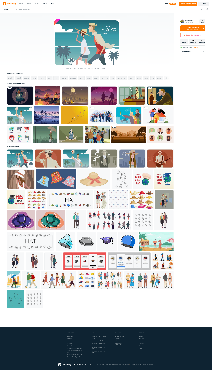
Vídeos (36, 4)
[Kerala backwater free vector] (46, 115)
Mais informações (186, 51)
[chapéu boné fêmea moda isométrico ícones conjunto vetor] (143, 220)
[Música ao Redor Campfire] (47, 95)
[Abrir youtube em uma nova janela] (90, 364)
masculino (73, 78)
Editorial (44, 4)
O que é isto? (196, 47)
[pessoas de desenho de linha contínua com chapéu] (15, 299)
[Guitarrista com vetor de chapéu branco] (160, 158)
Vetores (21, 4)
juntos (81, 78)
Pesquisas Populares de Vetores (98, 344)
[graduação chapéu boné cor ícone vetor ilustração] (107, 241)
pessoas (26, 78)
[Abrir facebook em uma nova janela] (74, 364)
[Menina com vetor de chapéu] (132, 158)
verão (34, 78)
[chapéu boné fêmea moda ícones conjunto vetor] (70, 199)
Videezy (69, 341)
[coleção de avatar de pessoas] (160, 134)
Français (141, 346)
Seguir (202, 22)
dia (153, 78)
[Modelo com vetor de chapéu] (21, 179)
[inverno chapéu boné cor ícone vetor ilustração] (65, 241)
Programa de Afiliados (98, 341)
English (141, 336)
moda (49, 78)
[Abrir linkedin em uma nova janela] (80, 364)
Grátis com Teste (193, 28)
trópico (167, 78)
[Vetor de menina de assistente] (20, 95)
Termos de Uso (125, 364)
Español (141, 338)
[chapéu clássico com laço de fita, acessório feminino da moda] (93, 179)
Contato (117, 338)
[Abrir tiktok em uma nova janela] (85, 364)
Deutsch (141, 343)
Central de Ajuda (120, 336)
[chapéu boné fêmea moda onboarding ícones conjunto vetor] (84, 261)
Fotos (29, 4)
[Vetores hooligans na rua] (97, 134)
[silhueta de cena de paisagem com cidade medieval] (128, 134)
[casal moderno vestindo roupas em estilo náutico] (101, 199)
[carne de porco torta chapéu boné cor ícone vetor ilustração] (86, 241)
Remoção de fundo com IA (74, 354)
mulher (159, 78)
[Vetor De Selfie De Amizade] (129, 115)
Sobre (116, 341)
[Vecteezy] (9, 3)
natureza (63, 78)
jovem (89, 78)
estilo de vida (121, 78)
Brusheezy (70, 336)
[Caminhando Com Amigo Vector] (103, 95)
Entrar (204, 3)
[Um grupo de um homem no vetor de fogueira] (75, 95)
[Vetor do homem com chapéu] (48, 158)
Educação (69, 346)
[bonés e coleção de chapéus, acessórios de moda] (86, 280)
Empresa (69, 343)
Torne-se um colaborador (118, 344)
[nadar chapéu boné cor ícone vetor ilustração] (128, 241)
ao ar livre (104, 78)
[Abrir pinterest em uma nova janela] (82, 364)
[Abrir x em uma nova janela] (88, 364)
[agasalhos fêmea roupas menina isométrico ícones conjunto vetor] (34, 299)
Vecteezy (69, 338)
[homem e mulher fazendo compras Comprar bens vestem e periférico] (164, 199)
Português (142, 341)
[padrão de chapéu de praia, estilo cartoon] (118, 199)
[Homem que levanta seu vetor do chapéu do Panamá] (19, 115)
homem (42, 78)
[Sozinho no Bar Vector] (160, 95)
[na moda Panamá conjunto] (56, 179)
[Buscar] (202, 9)
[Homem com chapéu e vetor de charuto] (104, 158)
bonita (139, 78)
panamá (18, 78)
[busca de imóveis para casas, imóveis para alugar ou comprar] (158, 115)
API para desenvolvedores (74, 348)
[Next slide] (171, 78)
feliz (56, 78)
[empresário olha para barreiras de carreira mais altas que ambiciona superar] (74, 115)
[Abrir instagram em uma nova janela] (77, 364)
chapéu (10, 78)
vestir (96, 78)
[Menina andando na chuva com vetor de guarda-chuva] (45, 134)
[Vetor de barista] (132, 95)
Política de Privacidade (135, 364)
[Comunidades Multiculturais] (102, 115)
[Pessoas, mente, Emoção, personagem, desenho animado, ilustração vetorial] (19, 134)
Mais (52, 4)
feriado (131, 78)
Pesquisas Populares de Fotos (98, 347)
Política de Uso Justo (148, 364)
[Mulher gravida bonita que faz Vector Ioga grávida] (71, 134)
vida (112, 78)
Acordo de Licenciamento (99, 336)
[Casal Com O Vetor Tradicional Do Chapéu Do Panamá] (20, 158)
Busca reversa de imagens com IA (74, 351)
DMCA (93, 338)
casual (146, 78)
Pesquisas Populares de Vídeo (98, 351)
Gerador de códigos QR (73, 357)
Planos (166, 3)
